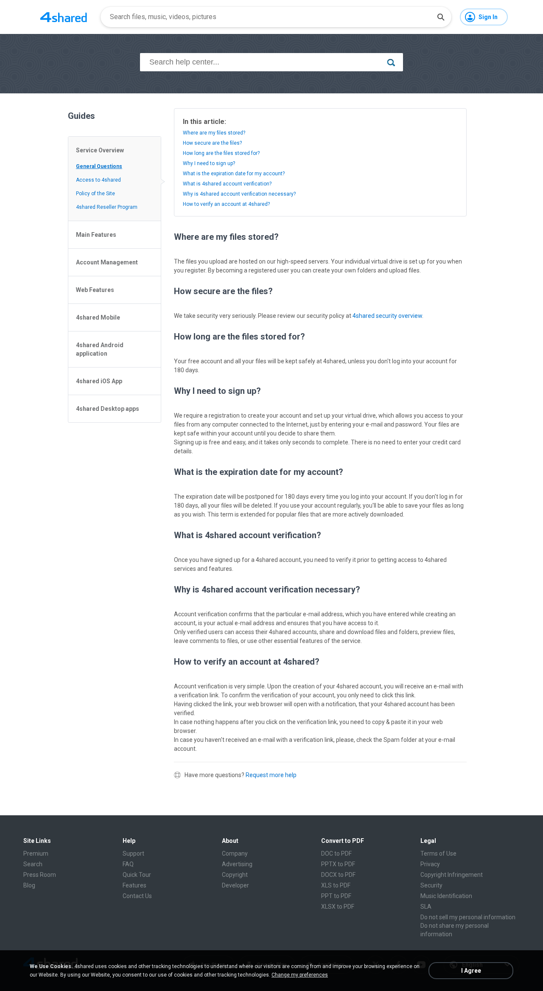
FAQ (128, 864)
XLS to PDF (335, 885)
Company (235, 853)
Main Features (96, 234)
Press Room (39, 874)
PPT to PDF (336, 896)
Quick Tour (137, 874)
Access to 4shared (98, 180)
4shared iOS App (99, 381)
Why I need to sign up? (209, 163)
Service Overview (100, 150)
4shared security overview (387, 315)
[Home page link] (63, 17)
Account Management (107, 262)
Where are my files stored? (214, 133)
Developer (235, 885)
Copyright (235, 874)
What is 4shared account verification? (227, 184)
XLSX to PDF (337, 906)
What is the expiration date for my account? (234, 174)
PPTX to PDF (338, 864)
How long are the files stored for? (221, 153)
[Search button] (441, 17)
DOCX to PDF (338, 874)
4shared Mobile (98, 317)
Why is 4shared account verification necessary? (239, 194)
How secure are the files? (212, 143)
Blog (29, 885)
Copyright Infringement (451, 874)
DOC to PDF (336, 853)
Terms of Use (438, 853)
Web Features (95, 289)
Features (134, 885)
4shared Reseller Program (106, 207)
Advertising (237, 864)
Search (32, 864)
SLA (425, 906)
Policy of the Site (95, 194)
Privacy (430, 864)
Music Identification (446, 896)
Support (133, 853)
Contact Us (137, 896)
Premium (35, 853)
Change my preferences (300, 975)
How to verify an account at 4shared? (226, 204)
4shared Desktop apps (107, 408)
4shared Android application (99, 349)
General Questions (99, 166)
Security (431, 885)
